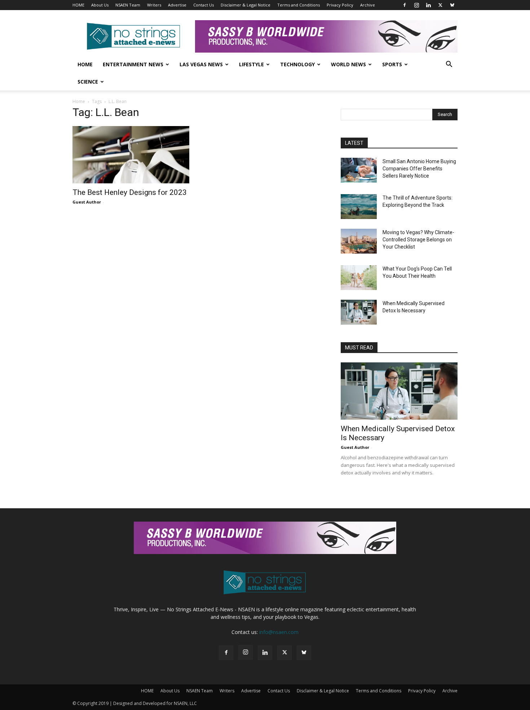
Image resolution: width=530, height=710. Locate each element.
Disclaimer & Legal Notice (245, 5)
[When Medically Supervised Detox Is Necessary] (359, 312)
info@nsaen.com (279, 632)
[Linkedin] (428, 5)
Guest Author (86, 202)
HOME (78, 5)
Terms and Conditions (298, 5)
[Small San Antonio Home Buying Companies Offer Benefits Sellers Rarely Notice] (359, 170)
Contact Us (203, 5)
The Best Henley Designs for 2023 (129, 192)
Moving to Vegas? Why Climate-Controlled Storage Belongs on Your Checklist (418, 239)
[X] (440, 5)
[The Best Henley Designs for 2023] (130, 154)
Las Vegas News (201, 64)
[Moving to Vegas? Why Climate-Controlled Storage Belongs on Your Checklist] (359, 241)
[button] (449, 65)
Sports (392, 64)
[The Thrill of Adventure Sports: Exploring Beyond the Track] (359, 206)
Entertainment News (133, 64)
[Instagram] (416, 5)
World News (348, 64)
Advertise (177, 5)
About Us (100, 5)
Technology (297, 64)
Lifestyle (251, 64)
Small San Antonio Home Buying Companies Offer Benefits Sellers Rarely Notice (419, 168)
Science (88, 81)
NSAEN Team (127, 5)
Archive (367, 5)
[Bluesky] (452, 5)
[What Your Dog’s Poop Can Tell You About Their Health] (359, 277)
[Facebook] (404, 5)
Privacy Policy (340, 5)
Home (85, 64)
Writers (154, 5)
